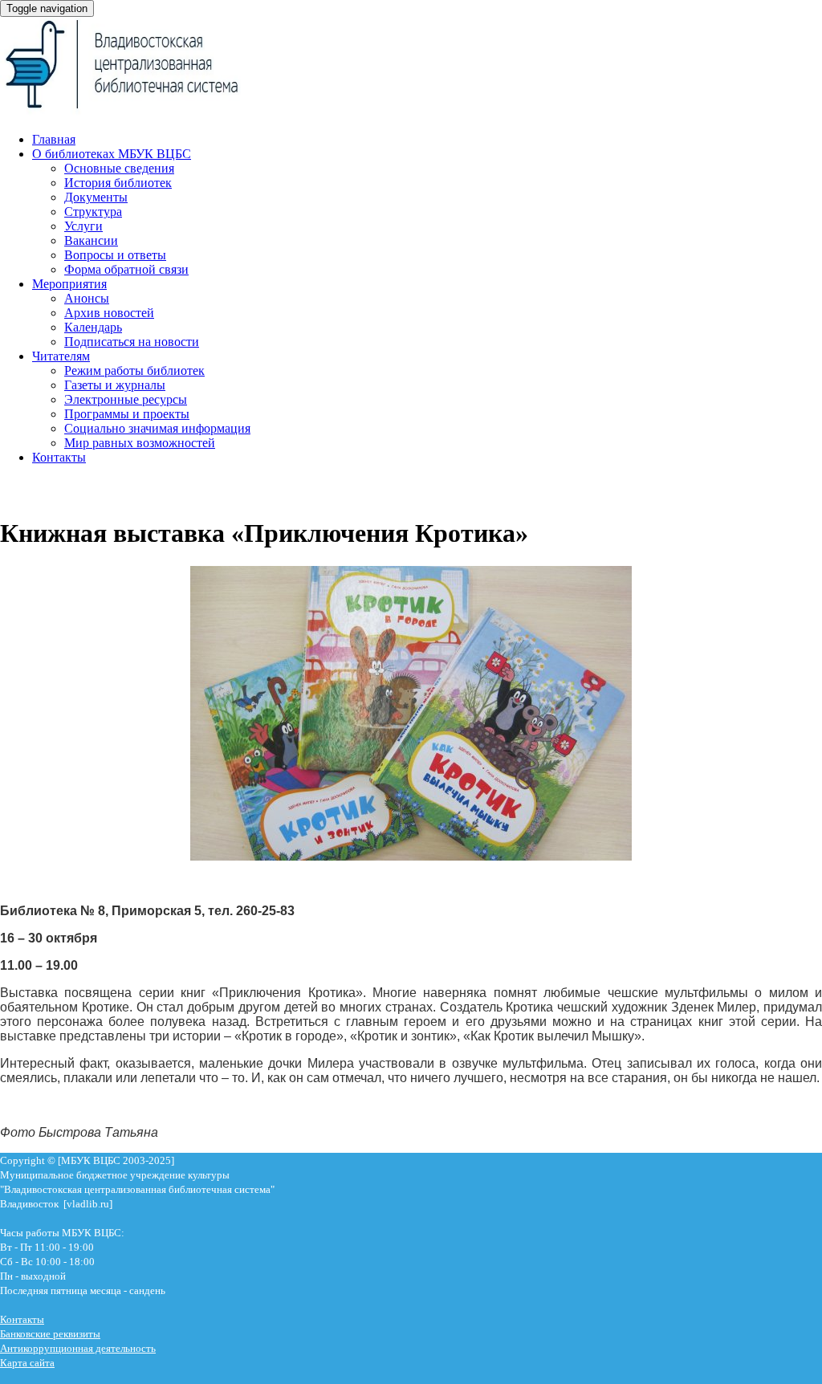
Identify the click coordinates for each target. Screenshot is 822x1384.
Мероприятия (69, 284)
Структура (93, 211)
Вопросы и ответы (115, 255)
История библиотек (118, 182)
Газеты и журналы (114, 385)
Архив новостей (109, 313)
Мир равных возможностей (139, 443)
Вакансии (91, 240)
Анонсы (86, 298)
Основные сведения (119, 168)
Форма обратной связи (126, 269)
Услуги (83, 226)
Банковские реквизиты (50, 1334)
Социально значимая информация (157, 428)
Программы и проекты (126, 414)
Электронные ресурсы (125, 399)
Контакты (59, 457)
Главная (53, 139)
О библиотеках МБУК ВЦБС (111, 154)
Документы (96, 197)
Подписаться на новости (131, 341)
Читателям (61, 356)
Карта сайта (27, 1363)
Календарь (93, 327)
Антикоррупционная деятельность (78, 1348)
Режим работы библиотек (134, 370)
